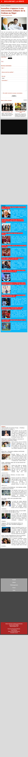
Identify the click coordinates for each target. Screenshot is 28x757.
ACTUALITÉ (8, 5)
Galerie (14, 582)
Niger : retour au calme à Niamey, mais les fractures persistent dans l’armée (7, 114)
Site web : (4, 76)
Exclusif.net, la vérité (14, 1)
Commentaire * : (5, 80)
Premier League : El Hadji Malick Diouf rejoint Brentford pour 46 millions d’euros (12, 258)
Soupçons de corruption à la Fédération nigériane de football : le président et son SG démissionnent (13, 283)
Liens (14, 590)
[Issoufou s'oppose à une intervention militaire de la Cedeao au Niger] (14, 17)
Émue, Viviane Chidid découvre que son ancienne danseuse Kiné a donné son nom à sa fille (13, 536)
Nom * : (3, 68)
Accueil (2, 5)
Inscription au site (14, 632)
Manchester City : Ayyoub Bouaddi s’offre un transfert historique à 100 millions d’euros (12, 308)
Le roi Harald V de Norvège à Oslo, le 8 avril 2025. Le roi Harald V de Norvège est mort (13, 511)
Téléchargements (14, 585)
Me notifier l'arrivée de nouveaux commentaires (12, 93)
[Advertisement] (10, 155)
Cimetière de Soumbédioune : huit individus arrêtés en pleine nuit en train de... (13, 488)
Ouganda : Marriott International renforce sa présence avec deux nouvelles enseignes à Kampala (12, 524)
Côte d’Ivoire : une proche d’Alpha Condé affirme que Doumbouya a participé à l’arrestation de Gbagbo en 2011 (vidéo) (20, 115)
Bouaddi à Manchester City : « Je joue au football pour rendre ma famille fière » (13, 296)
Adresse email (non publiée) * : (8, 72)
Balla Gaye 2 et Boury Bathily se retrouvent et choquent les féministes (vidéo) (12, 439)
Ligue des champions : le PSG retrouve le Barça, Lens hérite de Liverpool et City (13, 271)
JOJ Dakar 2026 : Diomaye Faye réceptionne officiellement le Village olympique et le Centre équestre (12, 221)
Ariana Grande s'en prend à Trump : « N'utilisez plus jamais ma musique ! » (12, 428)
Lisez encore (3, 57)
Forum (14, 587)
